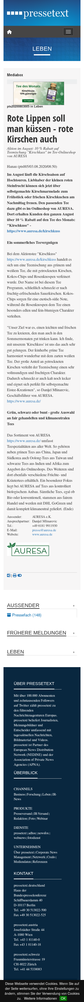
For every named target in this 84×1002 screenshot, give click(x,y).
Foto (32, 818)
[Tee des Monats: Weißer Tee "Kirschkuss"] (38, 93)
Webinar (42, 818)
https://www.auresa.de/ (24, 401)
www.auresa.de (42, 534)
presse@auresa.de (44, 530)
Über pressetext (24, 852)
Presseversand (23, 813)
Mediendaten (22, 861)
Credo (51, 857)
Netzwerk (39, 857)
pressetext (20, 833)
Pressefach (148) (26, 615)
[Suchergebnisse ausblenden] (20, 575)
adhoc (32, 833)
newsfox (43, 833)
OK (63, 998)
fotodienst (34, 837)
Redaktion (20, 818)
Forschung (34, 794)
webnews (20, 837)
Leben (46, 794)
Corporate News (46, 852)
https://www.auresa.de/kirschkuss (33, 230)
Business (19, 794)
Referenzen (40, 861)
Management (22, 857)
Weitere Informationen (40, 998)
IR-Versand (41, 813)
